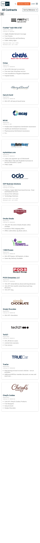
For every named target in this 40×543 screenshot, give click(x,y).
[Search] (15, 4)
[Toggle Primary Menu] (37, 3)
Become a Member (23, 4)
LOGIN (33, 4)
